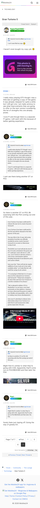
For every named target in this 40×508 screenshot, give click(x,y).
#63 (36, 134)
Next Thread (26, 455)
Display (33, 24)
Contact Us (17, 499)
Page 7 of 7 (10, 439)
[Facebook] (18, 480)
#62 (36, 89)
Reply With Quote (32, 84)
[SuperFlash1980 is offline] (6, 30)
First (22, 439)
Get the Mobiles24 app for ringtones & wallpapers (20, 485)
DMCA (25, 499)
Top (36, 450)
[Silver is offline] (6, 343)
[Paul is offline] (6, 136)
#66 (36, 395)
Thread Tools (24, 24)
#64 (36, 202)
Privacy (31, 496)
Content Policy (21, 496)
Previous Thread (15, 455)
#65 (36, 340)
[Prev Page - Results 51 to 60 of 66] (28, 439)
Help (6, 496)
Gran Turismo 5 (10, 19)
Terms (12, 496)
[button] (31, 3)
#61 (36, 27)
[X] (22, 480)
